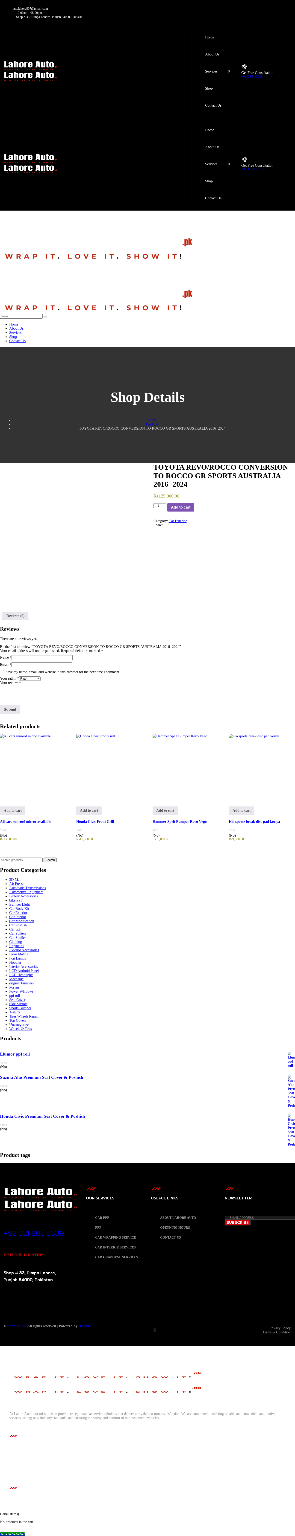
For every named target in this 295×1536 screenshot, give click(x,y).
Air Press (16, 884)
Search (50, 860)
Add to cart (180, 507)
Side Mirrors (18, 1004)
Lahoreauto (16, 1326)
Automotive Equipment (26, 892)
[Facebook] (165, 525)
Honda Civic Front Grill (95, 821)
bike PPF (16, 900)
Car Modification (21, 921)
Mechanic (16, 979)
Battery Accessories (23, 896)
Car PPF (102, 1217)
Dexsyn (84, 1326)
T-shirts (14, 1012)
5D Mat (15, 879)
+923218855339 (252, 76)
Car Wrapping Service (115, 1237)
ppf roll (14, 996)
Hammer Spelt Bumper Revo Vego (180, 821)
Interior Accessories (23, 967)
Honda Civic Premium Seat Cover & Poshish (42, 1116)
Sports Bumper (20, 1008)
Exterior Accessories (24, 950)
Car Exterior (178, 521)
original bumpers (21, 983)
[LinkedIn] (172, 525)
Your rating (9, 678)
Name (6, 657)
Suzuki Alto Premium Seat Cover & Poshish (41, 1077)
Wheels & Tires (20, 1029)
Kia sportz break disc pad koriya (254, 821)
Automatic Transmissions (27, 888)
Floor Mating (18, 954)
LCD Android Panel (24, 971)
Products (152, 424)
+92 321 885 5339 (253, 169)
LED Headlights (21, 975)
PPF (98, 1227)
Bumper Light (19, 904)
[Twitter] (168, 525)
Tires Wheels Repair (24, 1016)
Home (152, 420)
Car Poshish (18, 925)
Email (5, 664)
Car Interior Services (115, 1247)
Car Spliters (17, 933)
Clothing (15, 942)
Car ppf (14, 929)
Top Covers (17, 1020)
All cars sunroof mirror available (25, 821)
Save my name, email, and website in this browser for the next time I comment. (63, 672)
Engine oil (16, 946)
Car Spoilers (18, 938)
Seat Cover (17, 1000)
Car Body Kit (19, 909)
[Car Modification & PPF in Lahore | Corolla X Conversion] (98, 260)
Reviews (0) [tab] (15, 616)
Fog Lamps (17, 958)
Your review (10, 683)
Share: (158, 525)
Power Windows (21, 991)
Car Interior (17, 917)
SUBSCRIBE (238, 1222)
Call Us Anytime (20, 1226)
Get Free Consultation (257, 73)
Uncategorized (19, 1025)
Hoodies (15, 962)
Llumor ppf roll (15, 1054)
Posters (14, 987)
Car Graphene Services (116, 1257)
